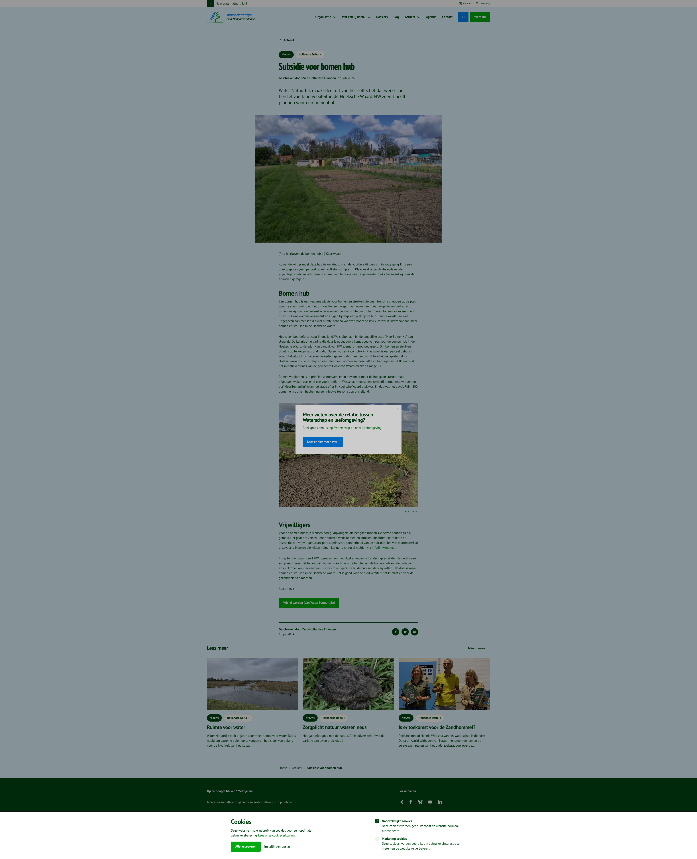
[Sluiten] (397, 408)
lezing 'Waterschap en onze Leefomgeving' (353, 428)
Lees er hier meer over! (322, 442)
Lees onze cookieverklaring (276, 835)
